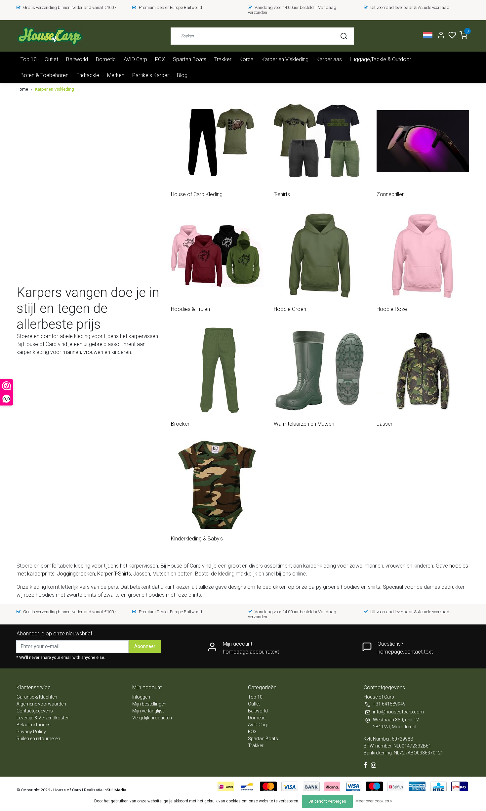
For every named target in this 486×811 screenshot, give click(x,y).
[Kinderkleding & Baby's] (217, 485)
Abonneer (144, 646)
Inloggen (141, 697)
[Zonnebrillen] (423, 141)
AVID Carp (135, 59)
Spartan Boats (189, 59)
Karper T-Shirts (114, 574)
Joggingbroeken (76, 574)
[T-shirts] (320, 141)
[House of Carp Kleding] (217, 141)
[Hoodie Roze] (423, 255)
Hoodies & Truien (190, 309)
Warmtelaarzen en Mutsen (304, 424)
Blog (182, 75)
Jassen (385, 424)
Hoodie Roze (392, 309)
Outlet (51, 59)
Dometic (106, 59)
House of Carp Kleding (197, 194)
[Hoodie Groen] (320, 255)
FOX (160, 59)
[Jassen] (423, 370)
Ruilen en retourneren (38, 738)
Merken (115, 75)
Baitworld (77, 59)
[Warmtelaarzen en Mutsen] (320, 370)
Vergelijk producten (152, 717)
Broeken (180, 424)
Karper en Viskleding (285, 59)
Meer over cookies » (373, 801)
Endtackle (87, 75)
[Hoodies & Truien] (217, 255)
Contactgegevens (35, 710)
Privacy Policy (31, 731)
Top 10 (28, 59)
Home (22, 89)
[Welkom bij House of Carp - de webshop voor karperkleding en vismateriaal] (50, 36)
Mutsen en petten (172, 574)
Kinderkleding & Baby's (197, 538)
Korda (246, 59)
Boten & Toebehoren (44, 75)
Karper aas (329, 59)
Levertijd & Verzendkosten (43, 717)
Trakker (222, 59)
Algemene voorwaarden (41, 703)
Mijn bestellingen (149, 703)
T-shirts (282, 194)
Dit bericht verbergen (327, 801)
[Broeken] (217, 370)
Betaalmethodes (34, 724)
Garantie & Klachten (37, 697)
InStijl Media (114, 790)
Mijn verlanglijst (148, 710)
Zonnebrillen (391, 194)
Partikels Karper (150, 75)
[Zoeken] (343, 36)
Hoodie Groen (290, 309)
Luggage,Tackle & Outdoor (380, 59)
